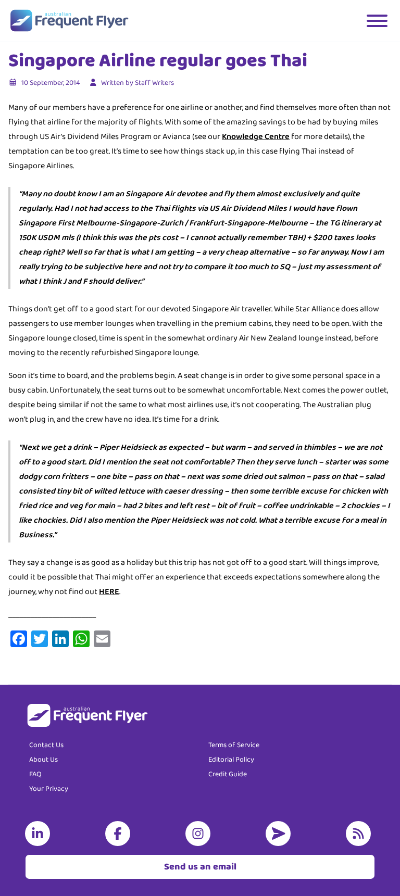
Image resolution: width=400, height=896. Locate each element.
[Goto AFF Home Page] (69, 20)
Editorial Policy (231, 759)
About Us (43, 759)
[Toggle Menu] (377, 20)
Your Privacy (48, 788)
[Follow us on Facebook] (119, 833)
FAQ (35, 774)
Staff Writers (154, 83)
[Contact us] (280, 833)
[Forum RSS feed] (360, 833)
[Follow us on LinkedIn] (39, 833)
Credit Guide (227, 774)
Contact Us (46, 745)
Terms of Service (233, 745)
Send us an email (200, 867)
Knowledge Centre (256, 136)
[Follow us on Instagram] (200, 833)
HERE (109, 591)
